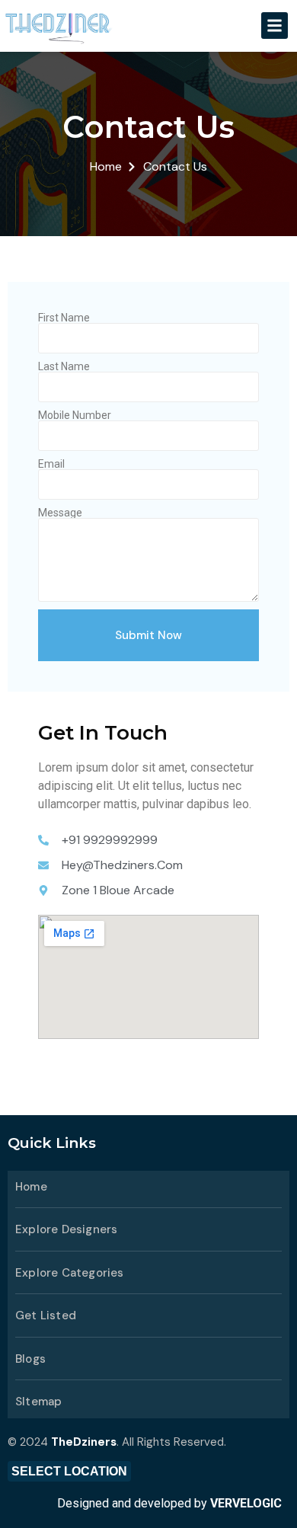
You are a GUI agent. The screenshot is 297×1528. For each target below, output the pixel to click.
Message (60, 512)
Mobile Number (74, 415)
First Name (64, 317)
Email (51, 464)
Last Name (64, 366)
